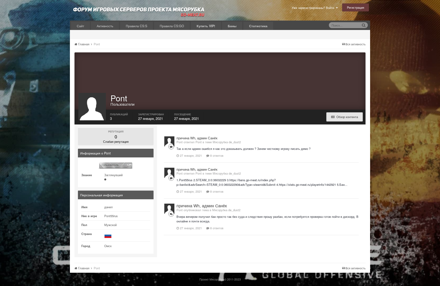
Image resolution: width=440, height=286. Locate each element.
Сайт (80, 26)
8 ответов (216, 155)
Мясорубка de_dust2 (227, 142)
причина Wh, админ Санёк (196, 137)
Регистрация (355, 7)
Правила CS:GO (172, 26)
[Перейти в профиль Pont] (169, 141)
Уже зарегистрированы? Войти (314, 7)
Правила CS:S (136, 26)
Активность (105, 26)
